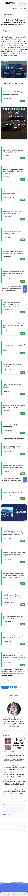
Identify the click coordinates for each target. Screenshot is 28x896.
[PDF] (13, 8)
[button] (23, 3)
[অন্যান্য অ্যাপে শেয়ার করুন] (19, 687)
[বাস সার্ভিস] (20, 8)
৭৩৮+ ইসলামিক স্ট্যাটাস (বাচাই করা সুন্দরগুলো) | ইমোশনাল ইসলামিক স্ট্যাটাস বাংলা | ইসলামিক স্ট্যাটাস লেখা (11, 289)
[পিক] (10, 8)
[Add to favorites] (22, 30)
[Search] (18, 3)
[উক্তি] (3, 681)
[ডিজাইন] (4, 8)
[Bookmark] (20, 3)
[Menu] (14, 894)
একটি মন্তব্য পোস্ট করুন (14, 695)
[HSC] (11, 752)
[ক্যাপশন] (8, 681)
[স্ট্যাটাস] (13, 681)
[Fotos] (16, 8)
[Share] (19, 894)
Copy (22, 100)
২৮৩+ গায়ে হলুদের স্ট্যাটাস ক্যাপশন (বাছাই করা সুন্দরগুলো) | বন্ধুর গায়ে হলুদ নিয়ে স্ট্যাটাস (14, 775)
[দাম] (7, 8)
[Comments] (24, 894)
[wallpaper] (26, 8)
